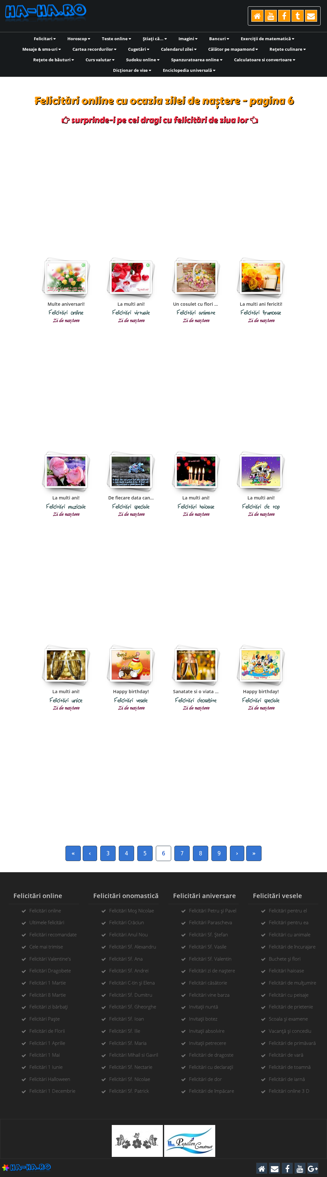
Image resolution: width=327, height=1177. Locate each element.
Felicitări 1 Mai (44, 1055)
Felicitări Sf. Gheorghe (132, 1006)
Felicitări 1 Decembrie (52, 1091)
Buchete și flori (284, 959)
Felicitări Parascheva (210, 922)
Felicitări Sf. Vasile (207, 946)
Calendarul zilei (177, 49)
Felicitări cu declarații (211, 1067)
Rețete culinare (286, 49)
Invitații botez (203, 1019)
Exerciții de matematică (266, 38)
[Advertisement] (163, 185)
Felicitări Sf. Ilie (124, 1031)
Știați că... (153, 38)
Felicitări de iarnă (287, 1079)
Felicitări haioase (286, 970)
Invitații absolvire (206, 1031)
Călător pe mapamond (231, 49)
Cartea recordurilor (93, 49)
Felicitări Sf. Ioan (126, 1019)
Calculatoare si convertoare (263, 60)
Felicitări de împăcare (211, 1091)
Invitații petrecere (207, 1043)
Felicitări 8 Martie (47, 995)
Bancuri (218, 38)
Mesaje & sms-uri (40, 49)
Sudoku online (141, 60)
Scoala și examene (288, 1019)
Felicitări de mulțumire (292, 982)
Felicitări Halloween (49, 1079)
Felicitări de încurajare (292, 946)
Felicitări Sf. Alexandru (132, 946)
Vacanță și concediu (290, 1031)
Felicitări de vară (286, 1055)
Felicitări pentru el (288, 910)
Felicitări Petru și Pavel (212, 910)
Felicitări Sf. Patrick (129, 1091)
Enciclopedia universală (188, 70)
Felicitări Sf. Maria (128, 1043)
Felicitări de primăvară (292, 1043)
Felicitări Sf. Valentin (210, 959)
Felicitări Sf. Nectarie (130, 1067)
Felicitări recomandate (53, 934)
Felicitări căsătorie (208, 982)
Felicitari (43, 38)
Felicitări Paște (44, 1019)
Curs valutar (99, 60)
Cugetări (137, 49)
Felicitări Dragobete (50, 970)
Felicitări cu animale (289, 934)
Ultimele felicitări (46, 922)
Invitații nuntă (203, 1006)
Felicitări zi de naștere (212, 970)
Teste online (115, 38)
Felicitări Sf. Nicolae (129, 1079)
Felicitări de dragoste (211, 1055)
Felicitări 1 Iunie (46, 1067)
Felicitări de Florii (47, 1031)
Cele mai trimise (46, 946)
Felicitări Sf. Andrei (128, 970)
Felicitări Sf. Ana (126, 959)
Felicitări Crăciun (126, 922)
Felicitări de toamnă (290, 1067)
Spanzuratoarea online (195, 60)
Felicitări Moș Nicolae (131, 910)
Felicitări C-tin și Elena (132, 982)
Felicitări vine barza (209, 995)
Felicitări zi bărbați (48, 1006)
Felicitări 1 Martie (47, 982)
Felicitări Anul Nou (128, 934)
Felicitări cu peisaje (288, 995)
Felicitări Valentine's (50, 959)
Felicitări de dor (205, 1079)
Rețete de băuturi (52, 60)
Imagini (187, 38)
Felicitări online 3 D (289, 1091)
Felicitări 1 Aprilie (47, 1043)
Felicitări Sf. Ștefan (208, 934)
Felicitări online (45, 910)
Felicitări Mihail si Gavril (133, 1055)
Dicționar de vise (131, 70)
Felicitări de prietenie (291, 1006)
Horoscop (77, 38)
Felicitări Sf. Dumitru (130, 995)
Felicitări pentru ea (288, 922)
